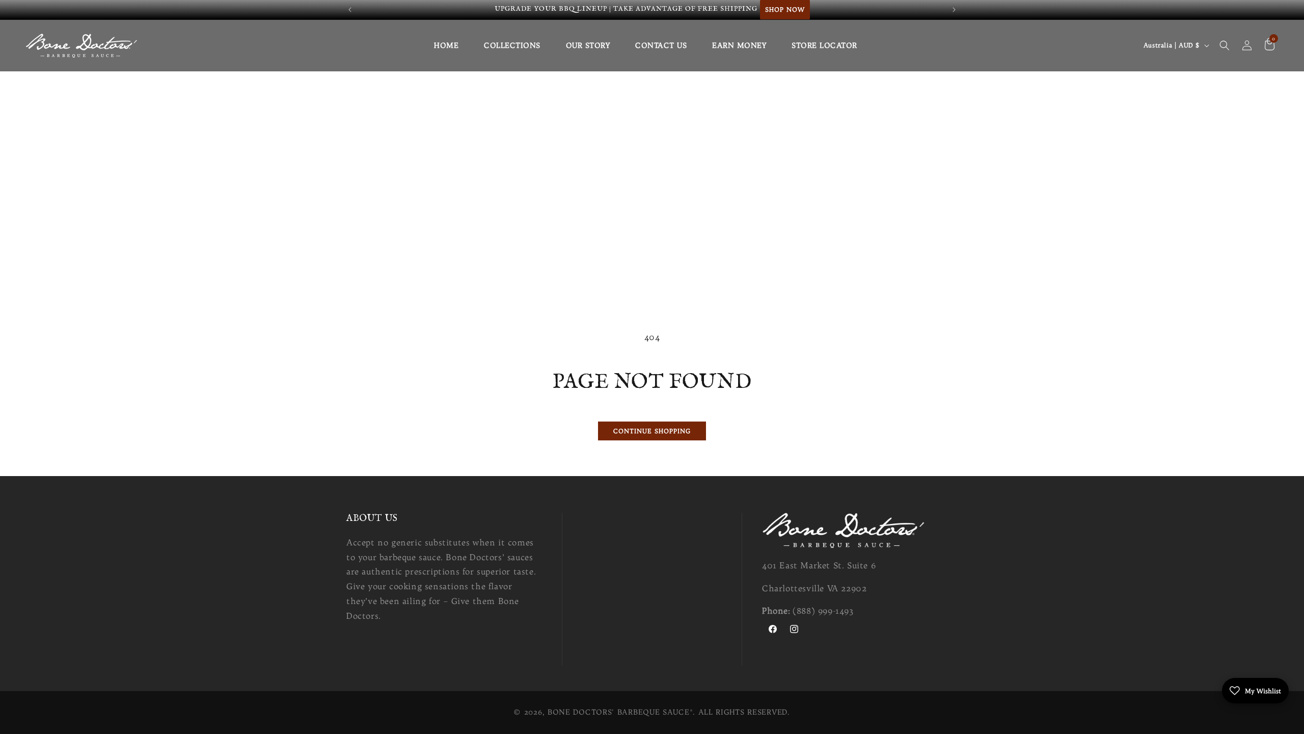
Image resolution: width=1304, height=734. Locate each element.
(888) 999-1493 (823, 611)
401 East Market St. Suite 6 (819, 565)
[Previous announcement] (350, 9)
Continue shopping (652, 431)
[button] (1224, 45)
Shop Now (785, 9)
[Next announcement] (954, 9)
